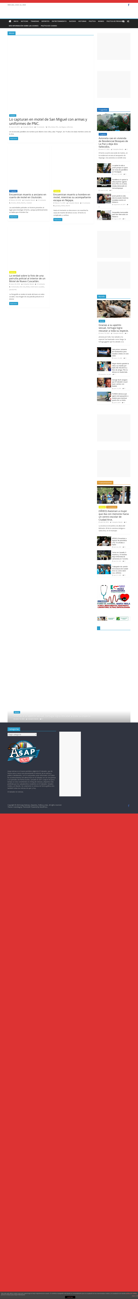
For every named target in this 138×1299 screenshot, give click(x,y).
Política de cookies (49, 26)
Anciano (13, 203)
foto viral (22, 287)
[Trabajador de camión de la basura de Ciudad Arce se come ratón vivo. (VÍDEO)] (104, 566)
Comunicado (15, 287)
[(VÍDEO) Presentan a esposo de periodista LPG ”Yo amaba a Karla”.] (104, 537)
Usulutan (29, 203)
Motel (53, 127)
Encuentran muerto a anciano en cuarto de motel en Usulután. (27, 196)
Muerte (68, 206)
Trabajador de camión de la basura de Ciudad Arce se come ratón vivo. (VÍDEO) (120, 570)
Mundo (101, 21)
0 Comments (40, 127)
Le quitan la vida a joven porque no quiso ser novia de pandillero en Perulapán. (120, 168)
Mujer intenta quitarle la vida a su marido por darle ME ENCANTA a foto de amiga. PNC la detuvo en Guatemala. (120, 367)
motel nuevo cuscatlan (37, 287)
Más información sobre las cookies (23, 26)
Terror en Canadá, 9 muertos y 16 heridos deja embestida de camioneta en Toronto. (120, 555)
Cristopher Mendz (27, 127)
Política (92, 21)
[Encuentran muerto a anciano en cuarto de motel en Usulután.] (29, 147)
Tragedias (35, 21)
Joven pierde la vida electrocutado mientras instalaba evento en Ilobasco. (120, 199)
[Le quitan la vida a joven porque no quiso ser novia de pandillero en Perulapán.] (104, 164)
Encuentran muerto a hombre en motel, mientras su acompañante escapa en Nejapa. (72, 197)
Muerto (23, 203)
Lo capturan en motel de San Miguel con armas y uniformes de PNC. (48, 121)
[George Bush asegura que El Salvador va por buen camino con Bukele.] (104, 379)
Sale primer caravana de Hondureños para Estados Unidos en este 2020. (120, 352)
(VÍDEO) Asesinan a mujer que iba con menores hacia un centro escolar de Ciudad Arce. (114, 515)
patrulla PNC (13, 290)
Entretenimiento (59, 21)
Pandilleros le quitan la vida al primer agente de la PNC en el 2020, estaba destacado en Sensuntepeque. (120, 184)
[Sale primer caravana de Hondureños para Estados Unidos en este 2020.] (104, 348)
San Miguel (62, 127)
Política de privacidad (116, 21)
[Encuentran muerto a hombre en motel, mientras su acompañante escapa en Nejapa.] (73, 147)
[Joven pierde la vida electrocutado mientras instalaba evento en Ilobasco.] (104, 195)
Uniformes (69, 127)
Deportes (45, 21)
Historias (82, 21)
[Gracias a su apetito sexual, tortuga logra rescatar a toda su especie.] (113, 301)
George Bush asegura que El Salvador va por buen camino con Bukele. (120, 383)
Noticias (24, 21)
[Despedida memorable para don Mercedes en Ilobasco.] (104, 211)
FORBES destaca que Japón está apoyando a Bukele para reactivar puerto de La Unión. (120, 397)
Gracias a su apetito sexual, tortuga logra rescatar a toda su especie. (114, 327)
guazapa (57, 206)
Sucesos (72, 21)
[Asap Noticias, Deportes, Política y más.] (10, 21)
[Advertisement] (113, 46)
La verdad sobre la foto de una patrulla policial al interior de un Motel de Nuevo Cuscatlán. (27, 278)
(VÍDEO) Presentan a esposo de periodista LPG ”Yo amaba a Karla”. (119, 541)
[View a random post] (128, 21)
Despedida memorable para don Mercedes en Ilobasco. (120, 214)
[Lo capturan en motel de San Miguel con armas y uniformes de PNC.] (50, 38)
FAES (49, 127)
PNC (57, 127)
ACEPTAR (70, 1297)
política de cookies (131, 1293)
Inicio (16, 21)
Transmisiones (111, 507)
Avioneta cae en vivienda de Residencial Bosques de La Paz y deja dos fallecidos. (113, 142)
